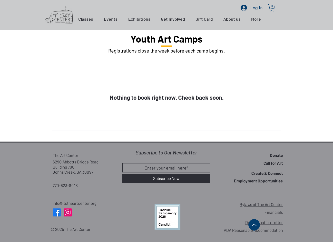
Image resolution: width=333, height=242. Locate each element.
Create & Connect (267, 173)
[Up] (254, 225)
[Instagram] (68, 212)
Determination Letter (264, 222)
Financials (273, 212)
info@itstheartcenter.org (75, 203)
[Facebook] (57, 212)
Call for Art (273, 163)
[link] (272, 7)
